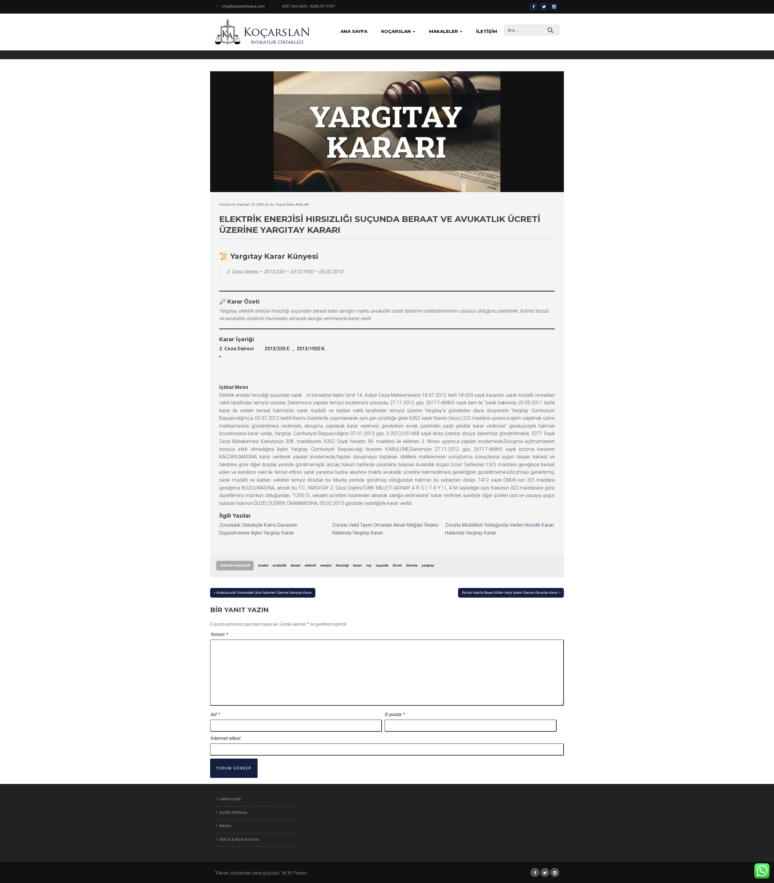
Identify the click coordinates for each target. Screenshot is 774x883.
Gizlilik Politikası (233, 812)
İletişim (486, 31)
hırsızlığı (342, 565)
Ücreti (397, 565)
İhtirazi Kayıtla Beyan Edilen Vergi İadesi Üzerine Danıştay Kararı (510, 593)
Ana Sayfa (353, 31)
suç (368, 565)
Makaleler (444, 31)
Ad (215, 714)
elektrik (310, 565)
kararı (357, 565)
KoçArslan (396, 31)
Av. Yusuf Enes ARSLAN (289, 205)
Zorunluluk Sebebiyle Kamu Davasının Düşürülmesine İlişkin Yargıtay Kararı (258, 529)
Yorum (219, 634)
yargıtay (427, 565)
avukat (263, 565)
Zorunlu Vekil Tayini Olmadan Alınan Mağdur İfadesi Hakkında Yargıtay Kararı (385, 529)
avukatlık (279, 565)
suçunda (382, 565)
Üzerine (411, 565)
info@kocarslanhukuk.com (243, 6)
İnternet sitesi (225, 738)
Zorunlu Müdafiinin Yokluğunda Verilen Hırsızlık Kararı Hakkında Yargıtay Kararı (499, 529)
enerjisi (325, 565)
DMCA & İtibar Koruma (239, 839)
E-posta (395, 714)
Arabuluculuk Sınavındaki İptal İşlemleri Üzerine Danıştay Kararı (264, 593)
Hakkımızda (230, 799)
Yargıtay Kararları (235, 565)
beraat (295, 565)
